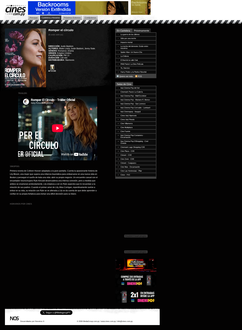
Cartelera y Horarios (51, 18)
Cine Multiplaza (127, 127)
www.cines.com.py (108, 321)
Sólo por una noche (128, 38)
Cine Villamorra (127, 123)
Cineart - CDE (126, 155)
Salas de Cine (124, 84)
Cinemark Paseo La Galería (132, 92)
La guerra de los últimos (130, 34)
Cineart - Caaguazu (128, 163)
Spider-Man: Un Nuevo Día (131, 52)
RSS (140, 76)
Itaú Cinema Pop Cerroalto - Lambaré (135, 108)
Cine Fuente (125, 131)
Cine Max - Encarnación (130, 167)
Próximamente (141, 30)
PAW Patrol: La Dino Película (132, 64)
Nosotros (38, 321)
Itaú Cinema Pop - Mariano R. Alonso (135, 100)
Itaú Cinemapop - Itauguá (131, 112)
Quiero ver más (126, 76)
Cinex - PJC (125, 175)
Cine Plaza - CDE (127, 151)
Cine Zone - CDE (127, 159)
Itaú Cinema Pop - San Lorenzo (133, 104)
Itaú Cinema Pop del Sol (130, 88)
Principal (34, 18)
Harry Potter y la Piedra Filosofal (133, 72)
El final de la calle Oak (129, 60)
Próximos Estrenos (72, 18)
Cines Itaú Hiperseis (129, 116)
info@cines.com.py (125, 321)
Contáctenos (90, 18)
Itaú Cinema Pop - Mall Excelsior (133, 96)
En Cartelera (124, 30)
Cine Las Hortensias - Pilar (131, 171)
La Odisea (125, 56)
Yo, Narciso (125, 68)
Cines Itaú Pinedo (127, 119)
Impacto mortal (126, 42)
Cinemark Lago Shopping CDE (133, 147)
